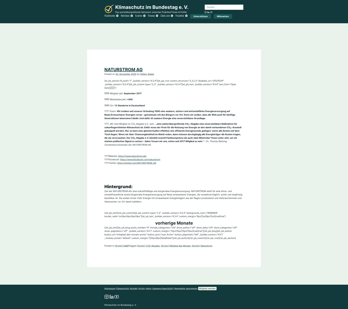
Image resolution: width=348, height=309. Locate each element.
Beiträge (125, 15)
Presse (151, 15)
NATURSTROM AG (123, 69)
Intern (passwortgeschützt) (160, 288)
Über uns (165, 15)
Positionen (109, 15)
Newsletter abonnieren (186, 288)
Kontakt (134, 288)
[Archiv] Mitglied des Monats (176, 245)
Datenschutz (122, 288)
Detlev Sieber (147, 74)
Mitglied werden (207, 288)
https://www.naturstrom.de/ (132, 156)
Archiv (141, 288)
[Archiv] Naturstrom (202, 245)
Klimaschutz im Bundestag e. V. (151, 7)
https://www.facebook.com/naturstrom (140, 159)
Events (138, 15)
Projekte (179, 15)
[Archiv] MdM (122, 245)
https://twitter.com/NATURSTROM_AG (136, 163)
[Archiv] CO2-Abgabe (148, 245)
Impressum (110, 288)
